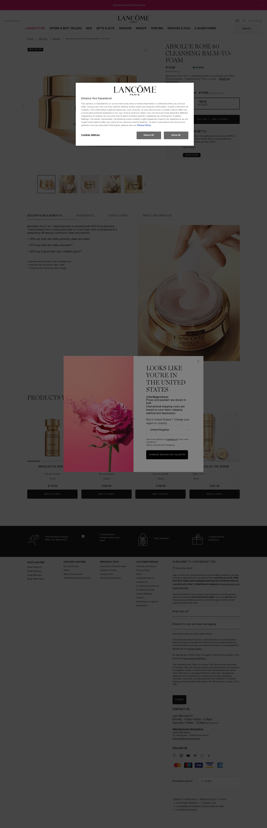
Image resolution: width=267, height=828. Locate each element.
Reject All (149, 135)
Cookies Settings (90, 135)
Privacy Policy (144, 125)
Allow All (176, 135)
